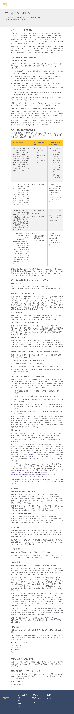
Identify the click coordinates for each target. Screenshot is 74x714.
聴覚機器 (20, 704)
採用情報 (35, 695)
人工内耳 (20, 706)
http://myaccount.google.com (48, 459)
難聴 (19, 698)
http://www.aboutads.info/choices (19, 474)
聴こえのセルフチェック (37, 698)
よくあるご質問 (22, 695)
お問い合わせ (36, 702)
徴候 (19, 701)
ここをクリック (32, 457)
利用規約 (49, 695)
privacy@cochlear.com (17, 642)
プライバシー (51, 698)
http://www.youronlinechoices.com (38, 474)
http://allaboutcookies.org (17, 470)
